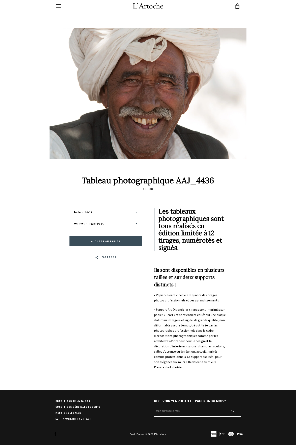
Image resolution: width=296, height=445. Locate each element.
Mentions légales (68, 412)
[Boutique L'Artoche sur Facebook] (55, 434)
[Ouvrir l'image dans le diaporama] (148, 93)
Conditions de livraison (72, 400)
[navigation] (58, 6)
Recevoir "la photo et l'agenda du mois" (190, 401)
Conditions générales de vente (77, 406)
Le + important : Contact (73, 418)
